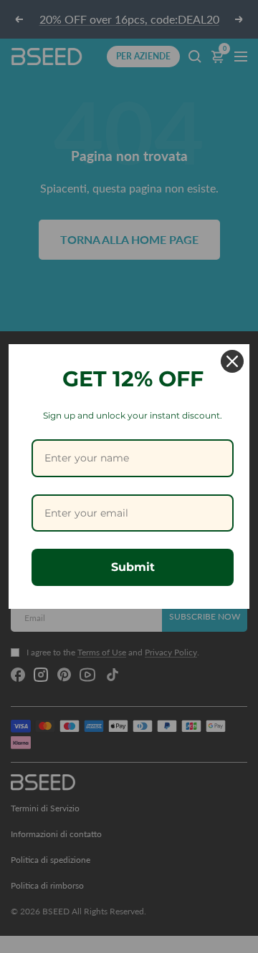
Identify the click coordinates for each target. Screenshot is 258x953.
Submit (133, 567)
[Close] (232, 361)
